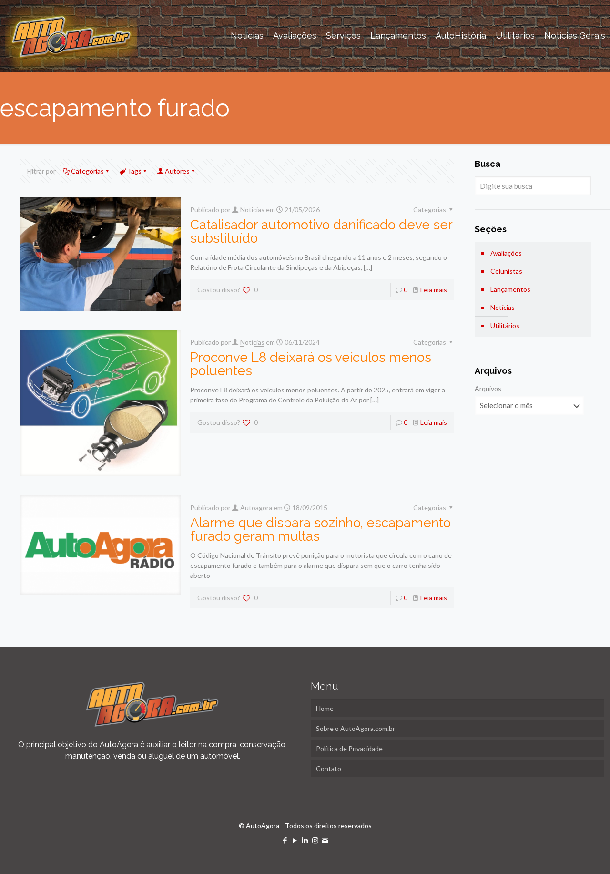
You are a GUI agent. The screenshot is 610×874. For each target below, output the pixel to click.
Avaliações (506, 253)
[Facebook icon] (285, 840)
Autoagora (256, 508)
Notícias (502, 307)
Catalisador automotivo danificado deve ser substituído (321, 231)
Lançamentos (510, 289)
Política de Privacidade (349, 748)
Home (325, 708)
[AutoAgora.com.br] (71, 36)
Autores (177, 171)
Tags (134, 171)
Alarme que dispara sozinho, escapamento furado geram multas (320, 529)
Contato (328, 768)
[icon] (325, 840)
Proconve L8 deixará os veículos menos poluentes (310, 364)
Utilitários (504, 325)
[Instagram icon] (315, 840)
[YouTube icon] (295, 840)
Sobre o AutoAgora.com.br (355, 728)
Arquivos (488, 388)
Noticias (252, 210)
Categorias (87, 171)
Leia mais (433, 290)
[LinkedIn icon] (305, 840)
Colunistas (506, 271)
